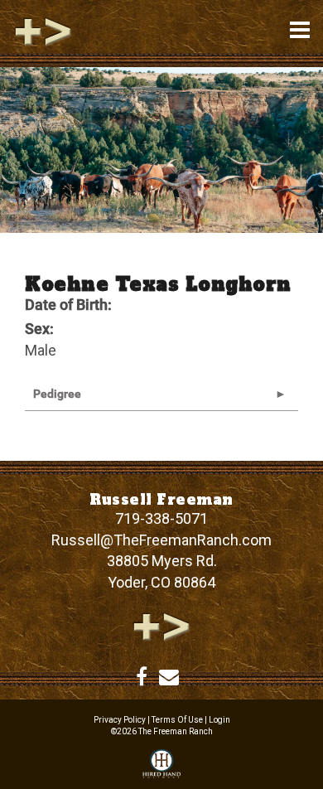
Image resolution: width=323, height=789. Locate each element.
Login (219, 719)
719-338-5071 (161, 518)
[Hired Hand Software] (161, 765)
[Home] (161, 625)
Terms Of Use (177, 719)
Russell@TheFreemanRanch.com (161, 540)
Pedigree (57, 393)
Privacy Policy (120, 719)
